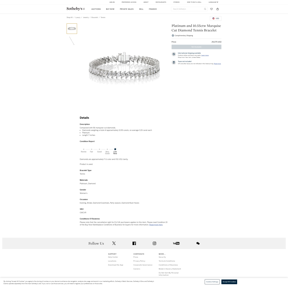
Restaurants (161, 2)
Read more (217, 64)
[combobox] (189, 9)
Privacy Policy (139, 261)
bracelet (94, 17)
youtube (176, 243)
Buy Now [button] (110, 9)
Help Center (113, 257)
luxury (77, 17)
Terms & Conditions (167, 261)
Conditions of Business (168, 265)
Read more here (156, 225)
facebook (134, 243)
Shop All (70, 17)
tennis (103, 17)
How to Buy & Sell (194, 2)
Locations (112, 261)
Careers (136, 269)
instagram (154, 243)
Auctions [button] (96, 9)
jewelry (86, 17)
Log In (112, 2)
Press (135, 257)
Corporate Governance (142, 265)
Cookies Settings (212, 282)
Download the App (115, 265)
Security (162, 257)
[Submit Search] (205, 9)
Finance (153, 9)
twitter (114, 243)
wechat (198, 243)
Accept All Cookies (229, 282)
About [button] (146, 2)
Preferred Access (129, 2)
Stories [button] (176, 2)
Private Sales (127, 9)
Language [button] (212, 2)
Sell (141, 9)
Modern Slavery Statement (170, 269)
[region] (144, 282)
